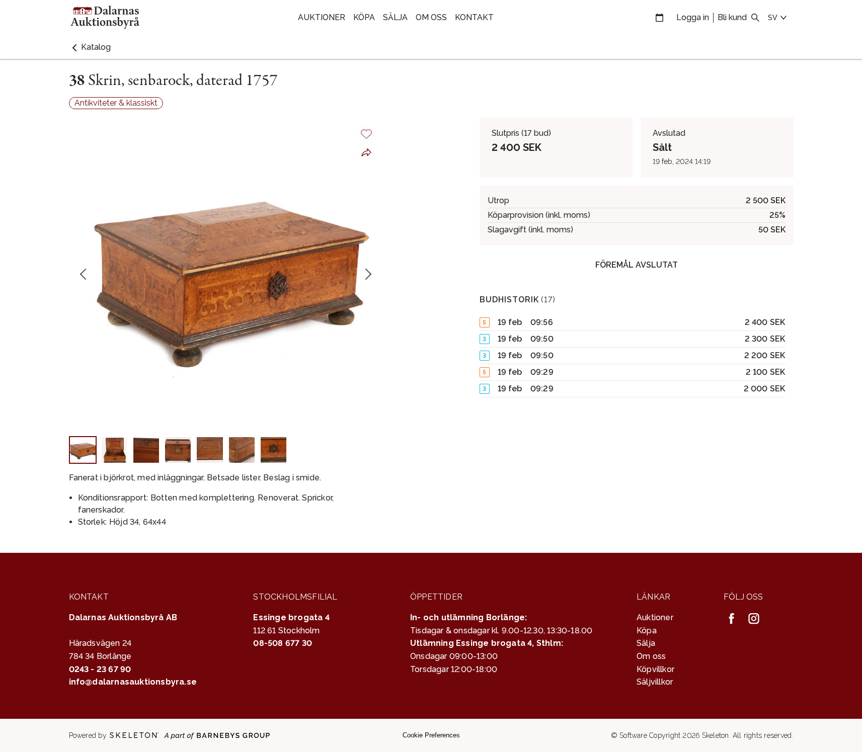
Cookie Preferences (431, 735)
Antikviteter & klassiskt (116, 103)
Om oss (431, 17)
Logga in (692, 17)
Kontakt (474, 17)
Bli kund (732, 17)
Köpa (364, 17)
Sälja (395, 17)
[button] (90, 47)
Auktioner (321, 17)
